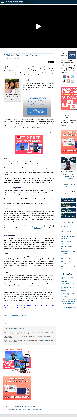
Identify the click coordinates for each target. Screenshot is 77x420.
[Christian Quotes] (68, 217)
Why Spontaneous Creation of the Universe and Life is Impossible (68, 289)
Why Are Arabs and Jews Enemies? (25, 406)
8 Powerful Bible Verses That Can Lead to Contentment (67, 295)
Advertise (74, 417)
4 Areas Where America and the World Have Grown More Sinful (68, 307)
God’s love (37, 228)
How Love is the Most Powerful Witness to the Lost (67, 283)
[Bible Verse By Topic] (68, 202)
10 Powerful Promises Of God (15, 316)
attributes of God (30, 66)
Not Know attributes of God (25, 323)
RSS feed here (48, 340)
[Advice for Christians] (68, 212)
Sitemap (57, 417)
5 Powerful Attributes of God (68, 299)
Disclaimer (69, 417)
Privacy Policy (63, 417)
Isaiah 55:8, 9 (15, 246)
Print (15, 58)
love (34, 182)
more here (68, 72)
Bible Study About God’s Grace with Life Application (27, 409)
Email (18, 58)
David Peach (9, 58)
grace (21, 296)
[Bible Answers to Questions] (68, 207)
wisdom (28, 180)
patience (24, 195)
